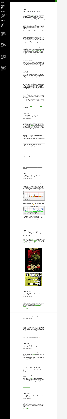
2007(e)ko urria (3, 60)
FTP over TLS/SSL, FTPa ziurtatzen (31, 294)
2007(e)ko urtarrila (3, 69)
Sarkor (40, 241)
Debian (41, 41)
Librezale (2, 13)
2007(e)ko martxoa (3, 68)
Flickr (32, 50)
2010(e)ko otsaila (3, 45)
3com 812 (40, 55)
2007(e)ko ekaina (3, 65)
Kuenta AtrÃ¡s (34, 241)
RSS (39, 183)
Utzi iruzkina (30, 118)
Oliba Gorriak (26, 242)
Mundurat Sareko (25, 180)
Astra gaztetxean (35, 240)
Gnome (3, 27)
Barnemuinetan (3, 5)
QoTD (2, 25)
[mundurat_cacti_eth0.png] (34, 210)
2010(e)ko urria (3, 43)
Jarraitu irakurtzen (26, 308)
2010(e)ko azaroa (3, 42)
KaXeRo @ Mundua (4, 1)
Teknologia (29, 113)
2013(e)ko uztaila (3, 35)
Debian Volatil (25, 130)
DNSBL (24, 125)
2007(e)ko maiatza (3, 66)
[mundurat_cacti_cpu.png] (34, 195)
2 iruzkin (29, 398)
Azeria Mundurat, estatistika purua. (30, 346)
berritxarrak (39, 56)
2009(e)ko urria (3, 46)
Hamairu (2, 7)
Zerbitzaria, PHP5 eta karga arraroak (31, 176)
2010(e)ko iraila (3, 44)
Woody (24, 42)
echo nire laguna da (31, 317)
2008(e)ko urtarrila (3, 57)
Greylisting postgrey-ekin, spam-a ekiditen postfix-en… (33, 369)
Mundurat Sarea (3, 15)
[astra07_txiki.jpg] (33, 259)
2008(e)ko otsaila (3, 56)
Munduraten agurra (31, 11)
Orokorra (2, 24)
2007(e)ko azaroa (3, 59)
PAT (34, 183)
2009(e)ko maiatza (3, 47)
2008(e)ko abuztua (3, 53)
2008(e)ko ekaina (3, 55)
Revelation (2, 16)
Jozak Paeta (2, 22)
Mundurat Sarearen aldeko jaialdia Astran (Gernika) (32, 233)
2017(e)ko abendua (3, 32)
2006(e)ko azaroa (3, 70)
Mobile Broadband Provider (4, 14)
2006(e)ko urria (3, 71)
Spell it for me (3, 17)
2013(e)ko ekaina (3, 36)
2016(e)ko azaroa (3, 33)
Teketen (2, 8)
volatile (25, 168)
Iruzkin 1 (29, 372)
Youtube (35, 50)
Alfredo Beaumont (3, 4)
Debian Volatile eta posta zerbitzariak (33, 396)
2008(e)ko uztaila (3, 54)
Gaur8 (31, 106)
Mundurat (24, 9)
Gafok (25, 240)
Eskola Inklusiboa (3, 6)
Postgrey (31, 125)
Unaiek (32, 244)
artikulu (41, 106)
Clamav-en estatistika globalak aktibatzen (31, 116)
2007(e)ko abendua (3, 58)
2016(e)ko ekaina (3, 34)
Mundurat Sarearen (33, 239)
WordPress (39, 50)
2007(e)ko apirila (3, 67)
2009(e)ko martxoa (3, 48)
